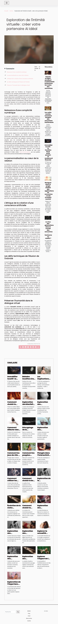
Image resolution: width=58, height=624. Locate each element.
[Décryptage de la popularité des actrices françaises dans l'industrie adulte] (29, 421)
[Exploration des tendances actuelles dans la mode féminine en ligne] (44, 499)
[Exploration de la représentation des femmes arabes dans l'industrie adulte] (44, 472)
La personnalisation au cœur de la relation (17, 75)
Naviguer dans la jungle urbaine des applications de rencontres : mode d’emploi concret (49, 191)
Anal (29, 616)
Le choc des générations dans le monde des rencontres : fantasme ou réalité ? (49, 230)
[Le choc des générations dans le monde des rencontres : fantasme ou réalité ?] (48, 218)
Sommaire (10, 68)
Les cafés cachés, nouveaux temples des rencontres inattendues (49, 117)
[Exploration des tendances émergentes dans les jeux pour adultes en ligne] (44, 395)
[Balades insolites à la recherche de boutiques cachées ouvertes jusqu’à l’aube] (29, 370)
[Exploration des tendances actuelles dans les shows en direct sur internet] (29, 524)
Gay (29, 613)
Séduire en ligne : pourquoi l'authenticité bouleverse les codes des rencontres (49, 82)
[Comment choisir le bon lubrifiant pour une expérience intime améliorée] (29, 472)
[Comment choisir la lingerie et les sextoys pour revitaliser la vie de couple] (29, 499)
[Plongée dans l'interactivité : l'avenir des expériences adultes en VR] (44, 446)
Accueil (6, 11)
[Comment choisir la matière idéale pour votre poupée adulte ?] (14, 395)
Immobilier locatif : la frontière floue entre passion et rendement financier (49, 152)
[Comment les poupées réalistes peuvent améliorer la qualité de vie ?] (29, 446)
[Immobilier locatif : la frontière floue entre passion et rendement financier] (48, 141)
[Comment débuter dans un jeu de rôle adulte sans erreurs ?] (14, 421)
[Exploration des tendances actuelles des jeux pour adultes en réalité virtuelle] (44, 421)
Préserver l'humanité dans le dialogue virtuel (18, 85)
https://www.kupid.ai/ (24, 152)
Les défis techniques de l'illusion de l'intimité (18, 82)
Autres (11, 11)
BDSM (29, 611)
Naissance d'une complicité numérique (17, 72)
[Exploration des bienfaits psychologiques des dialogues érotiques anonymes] (29, 395)
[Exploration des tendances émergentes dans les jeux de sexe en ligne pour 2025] (14, 524)
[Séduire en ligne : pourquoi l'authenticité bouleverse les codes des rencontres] (48, 73)
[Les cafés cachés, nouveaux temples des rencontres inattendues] (48, 108)
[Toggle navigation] (6, 3)
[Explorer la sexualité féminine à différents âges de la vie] (44, 524)
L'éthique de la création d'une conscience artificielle (20, 78)
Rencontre (29, 618)
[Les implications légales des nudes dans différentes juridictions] (44, 370)
